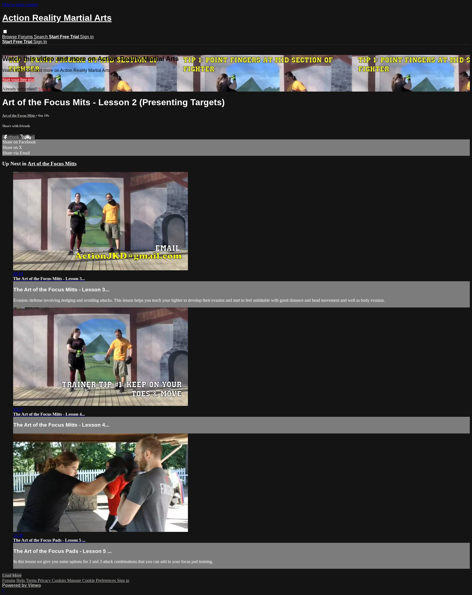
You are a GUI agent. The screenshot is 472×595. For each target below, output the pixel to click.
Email (30, 136)
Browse (10, 36)
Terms (32, 580)
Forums (26, 36)
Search (41, 36)
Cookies (59, 580)
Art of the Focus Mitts (19, 115)
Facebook (11, 136)
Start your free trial (18, 79)
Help (21, 580)
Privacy (45, 580)
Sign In (40, 41)
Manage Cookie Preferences (92, 580)
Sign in (87, 36)
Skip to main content (20, 4)
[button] (5, 31)
